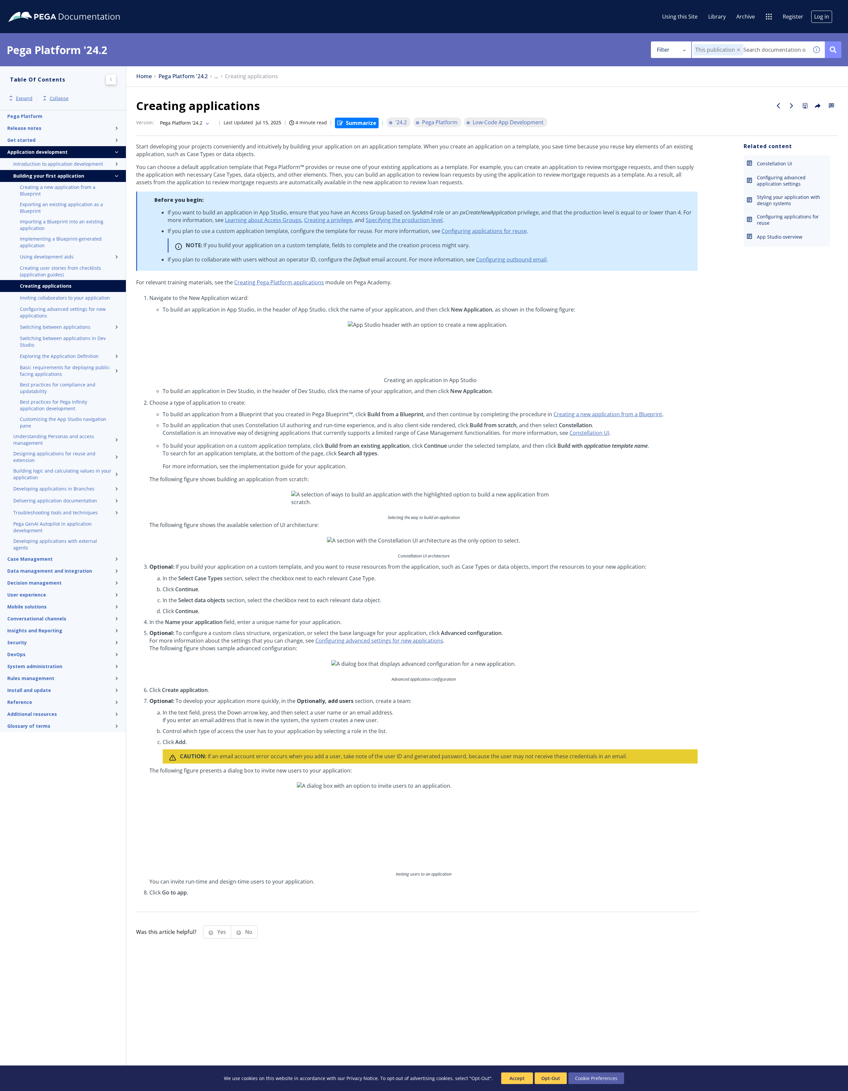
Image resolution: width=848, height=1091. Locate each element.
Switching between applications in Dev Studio (63, 341)
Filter (663, 49)
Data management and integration (49, 571)
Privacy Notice (362, 1078)
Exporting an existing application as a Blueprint (61, 207)
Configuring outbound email (511, 259)
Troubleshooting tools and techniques (55, 512)
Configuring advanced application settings (781, 180)
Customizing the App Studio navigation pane (63, 422)
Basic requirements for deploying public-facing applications (65, 370)
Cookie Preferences (596, 1078)
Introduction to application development (58, 164)
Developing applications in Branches (53, 489)
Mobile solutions (27, 606)
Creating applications (46, 286)
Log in (821, 16)
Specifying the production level (404, 220)
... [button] (216, 76)
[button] (738, 49)
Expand (24, 98)
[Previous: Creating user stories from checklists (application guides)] (778, 105)
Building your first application (48, 176)
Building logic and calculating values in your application (62, 474)
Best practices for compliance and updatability (57, 387)
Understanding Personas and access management (53, 439)
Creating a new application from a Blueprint (57, 190)
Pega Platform (24, 116)
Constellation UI (589, 432)
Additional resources (32, 714)
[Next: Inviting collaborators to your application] (791, 105)
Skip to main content (29, 7)
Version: (145, 122)
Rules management (30, 678)
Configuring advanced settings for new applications (63, 312)
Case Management (30, 559)
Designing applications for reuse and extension (54, 456)
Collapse (59, 98)
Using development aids (47, 257)
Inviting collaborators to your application (65, 298)
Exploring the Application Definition (59, 356)
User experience (26, 595)
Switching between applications (55, 327)
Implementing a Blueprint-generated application (61, 242)
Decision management (34, 583)
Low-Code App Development (508, 122)
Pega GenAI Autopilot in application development (52, 527)
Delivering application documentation (55, 500)
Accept (517, 1078)
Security (17, 642)
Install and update (29, 690)
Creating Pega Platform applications (279, 282)
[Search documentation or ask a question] (833, 49)
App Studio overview (779, 237)
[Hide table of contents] (111, 80)
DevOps (16, 654)
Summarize (361, 123)
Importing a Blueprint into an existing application (61, 224)
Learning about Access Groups (263, 220)
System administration (34, 666)
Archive (745, 16)
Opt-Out (550, 1078)
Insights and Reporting (34, 630)
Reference (19, 702)
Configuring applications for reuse (484, 231)
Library (717, 16)
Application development (37, 152)
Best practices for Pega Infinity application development (53, 405)
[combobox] (750, 49)
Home (144, 76)
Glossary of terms (28, 726)
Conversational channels (36, 618)
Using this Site (680, 16)
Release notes (24, 128)
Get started (21, 140)
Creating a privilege (328, 220)
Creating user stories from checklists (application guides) (60, 271)
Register (793, 16)
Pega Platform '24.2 (183, 76)
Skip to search (80, 7)
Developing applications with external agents (55, 544)
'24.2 (401, 122)
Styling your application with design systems (788, 200)
